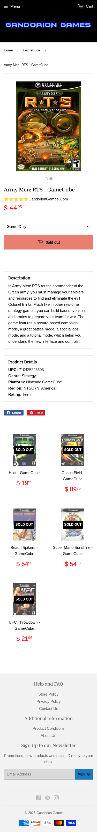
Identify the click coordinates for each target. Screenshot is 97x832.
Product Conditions (49, 728)
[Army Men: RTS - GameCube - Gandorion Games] (51, 178)
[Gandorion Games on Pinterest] (47, 798)
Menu (15, 6)
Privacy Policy (48, 701)
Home (8, 50)
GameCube (31, 50)
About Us (48, 735)
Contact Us (48, 708)
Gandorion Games (50, 813)
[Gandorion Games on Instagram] (56, 798)
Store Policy (48, 694)
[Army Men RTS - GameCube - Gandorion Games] (46, 178)
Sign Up (84, 774)
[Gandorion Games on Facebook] (38, 798)
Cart (89, 6)
